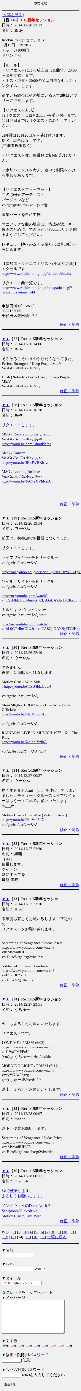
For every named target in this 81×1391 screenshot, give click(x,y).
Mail (8, 859)
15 (28, 1237)
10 (65, 1232)
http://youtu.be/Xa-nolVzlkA (24, 742)
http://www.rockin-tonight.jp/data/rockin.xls (36, 273)
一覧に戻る (57, 1237)
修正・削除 (69, 324)
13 (12, 1237)
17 (43, 1237)
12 (5, 1237)
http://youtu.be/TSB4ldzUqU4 (27, 686)
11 (73, 1232)
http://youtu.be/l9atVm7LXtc (24, 714)
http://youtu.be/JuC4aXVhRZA (26, 481)
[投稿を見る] (13, 15)
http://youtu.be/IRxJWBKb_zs (25, 462)
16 (35, 1237)
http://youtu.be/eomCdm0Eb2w (26, 444)
